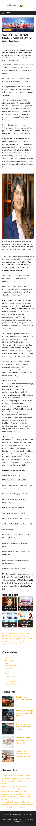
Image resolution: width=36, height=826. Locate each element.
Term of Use (17, 814)
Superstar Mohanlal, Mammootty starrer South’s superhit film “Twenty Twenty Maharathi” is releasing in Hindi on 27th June (17, 636)
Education (8, 668)
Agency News (7, 30)
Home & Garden (10, 676)
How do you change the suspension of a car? (25, 713)
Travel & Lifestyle (11, 684)
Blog (6, 663)
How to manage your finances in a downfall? (24, 740)
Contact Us (7, 814)
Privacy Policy (28, 814)
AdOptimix (18, 821)
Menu (8, 13)
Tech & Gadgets (10, 681)
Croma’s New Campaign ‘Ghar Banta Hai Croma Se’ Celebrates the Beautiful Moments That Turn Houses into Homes (17, 804)
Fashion (7, 671)
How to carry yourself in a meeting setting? (23, 753)
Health (7, 673)
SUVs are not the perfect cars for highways (23, 726)
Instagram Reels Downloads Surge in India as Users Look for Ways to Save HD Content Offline (17, 796)
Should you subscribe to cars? (24, 698)
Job (6, 679)
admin (21, 46)
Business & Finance (11, 666)
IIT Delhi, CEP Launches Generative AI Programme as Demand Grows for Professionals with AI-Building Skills (15, 788)
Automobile (9, 660)
